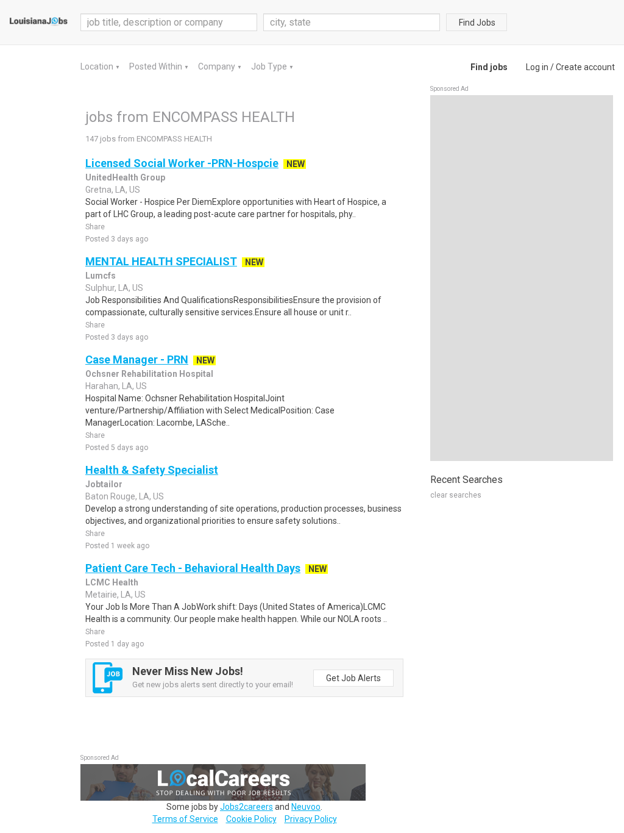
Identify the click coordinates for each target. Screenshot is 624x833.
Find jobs (489, 67)
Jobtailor (103, 484)
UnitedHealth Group (125, 177)
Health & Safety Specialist (151, 469)
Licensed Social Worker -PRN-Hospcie (181, 163)
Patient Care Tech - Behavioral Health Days (192, 568)
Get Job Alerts (353, 678)
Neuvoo (306, 807)
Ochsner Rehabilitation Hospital (149, 374)
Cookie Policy (251, 819)
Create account (585, 67)
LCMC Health (111, 582)
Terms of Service (185, 819)
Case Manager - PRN (136, 359)
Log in (537, 67)
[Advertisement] (521, 278)
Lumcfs (100, 276)
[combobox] (351, 22)
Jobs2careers (246, 807)
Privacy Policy (311, 819)
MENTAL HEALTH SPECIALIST (161, 261)
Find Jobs (477, 22)
